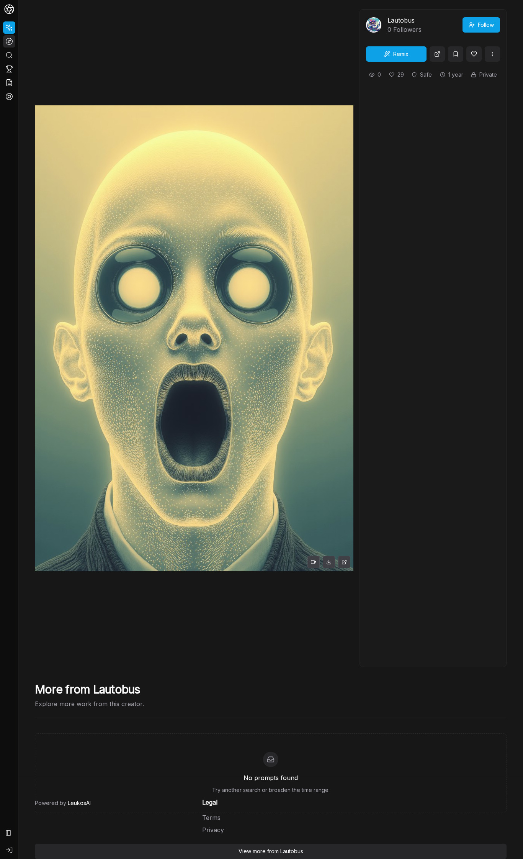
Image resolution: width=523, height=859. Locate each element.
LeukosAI (79, 803)
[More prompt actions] (492, 54)
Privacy (213, 830)
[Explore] (9, 41)
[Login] (9, 850)
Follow (486, 24)
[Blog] (9, 83)
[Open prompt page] (437, 54)
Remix (401, 54)
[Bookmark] (455, 54)
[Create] (9, 27)
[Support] (9, 96)
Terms (211, 817)
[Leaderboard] (9, 69)
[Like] (474, 54)
